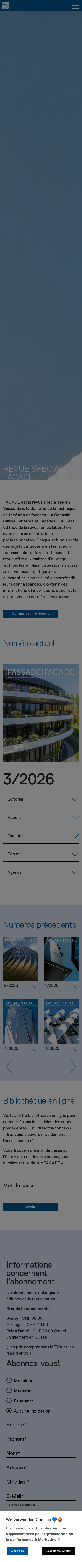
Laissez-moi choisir (58, 1551)
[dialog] (41, 1536)
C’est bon (17, 1551)
